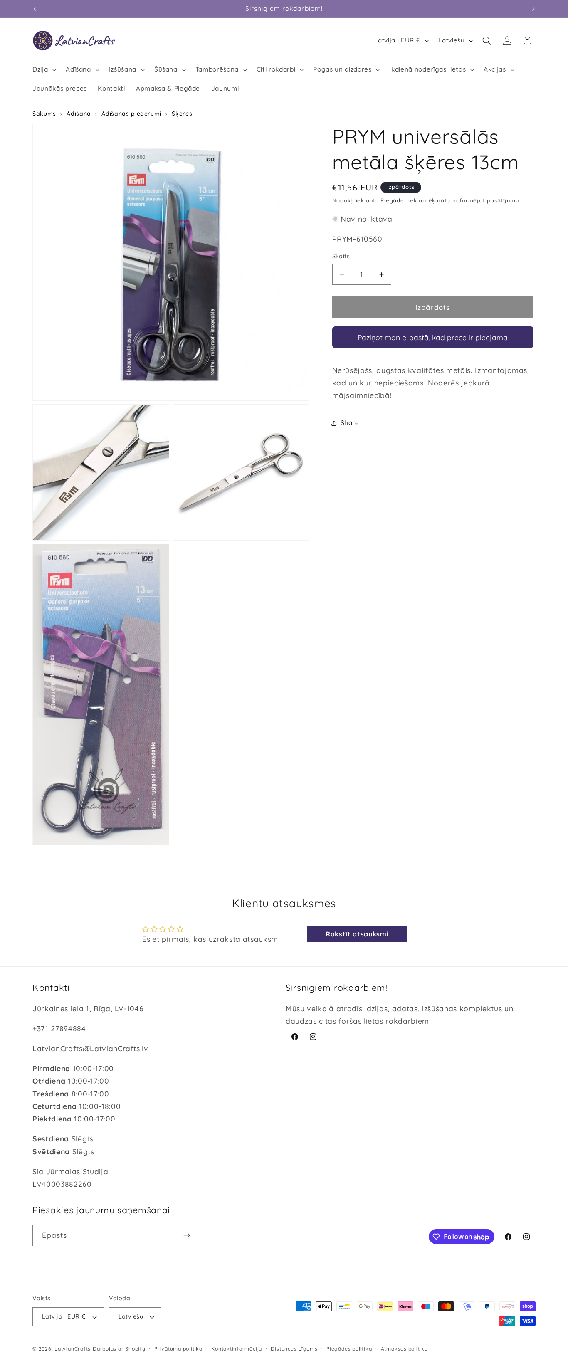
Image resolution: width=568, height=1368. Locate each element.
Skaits (341, 256)
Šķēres (182, 113)
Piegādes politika (349, 1349)
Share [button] (350, 423)
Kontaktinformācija (236, 1349)
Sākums (44, 113)
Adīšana (79, 113)
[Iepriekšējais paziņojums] (35, 8)
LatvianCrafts (72, 1349)
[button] (43, 69)
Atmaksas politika (404, 1349)
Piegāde (392, 201)
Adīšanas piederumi (131, 113)
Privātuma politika (178, 1349)
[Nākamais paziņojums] (533, 8)
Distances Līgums (294, 1349)
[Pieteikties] (187, 1235)
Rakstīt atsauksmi (357, 934)
